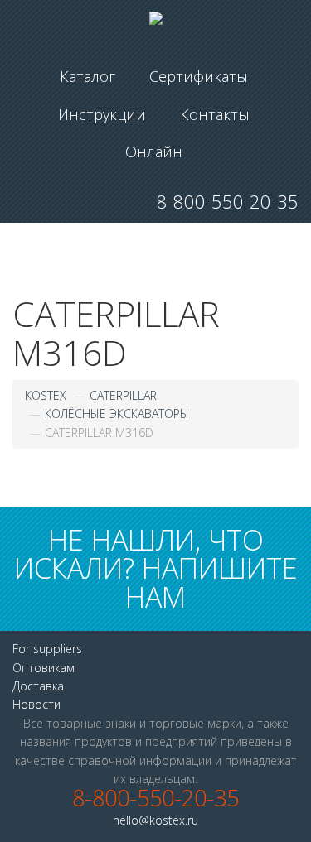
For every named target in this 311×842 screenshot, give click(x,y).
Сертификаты (198, 76)
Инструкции (102, 114)
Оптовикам (43, 668)
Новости (36, 704)
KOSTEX (45, 395)
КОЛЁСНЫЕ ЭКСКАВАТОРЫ (117, 413)
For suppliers (47, 649)
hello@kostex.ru (155, 820)
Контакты (215, 114)
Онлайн (153, 151)
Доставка (38, 686)
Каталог (87, 76)
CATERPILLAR (123, 395)
